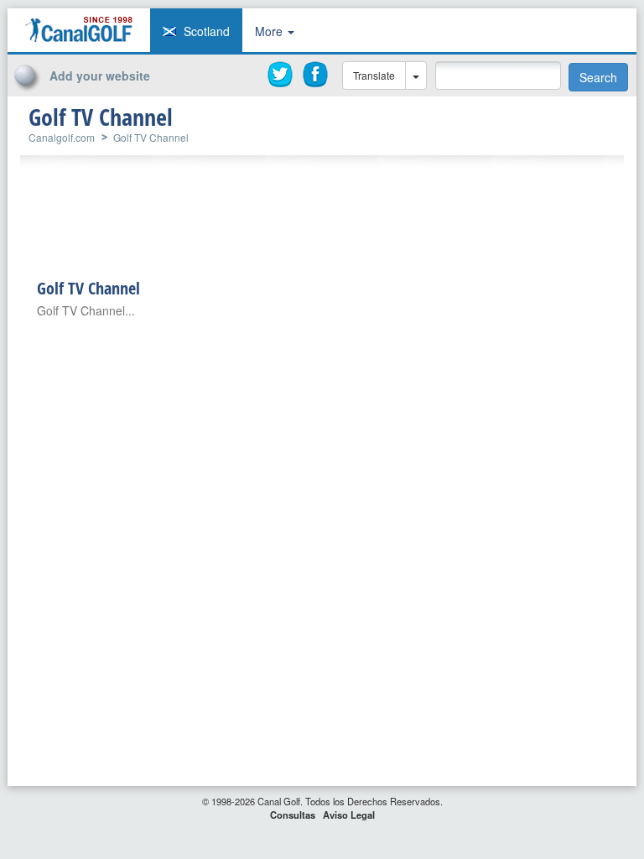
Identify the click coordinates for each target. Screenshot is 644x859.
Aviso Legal (349, 814)
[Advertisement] (512, 116)
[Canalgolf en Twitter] (280, 74)
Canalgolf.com (62, 137)
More (270, 31)
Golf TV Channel (151, 137)
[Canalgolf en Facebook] (316, 74)
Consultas (292, 814)
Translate (374, 75)
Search (598, 77)
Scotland (207, 31)
